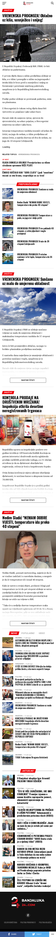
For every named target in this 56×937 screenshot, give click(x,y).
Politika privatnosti (28, 922)
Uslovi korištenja (10, 922)
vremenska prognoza (29, 154)
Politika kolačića (45, 922)
